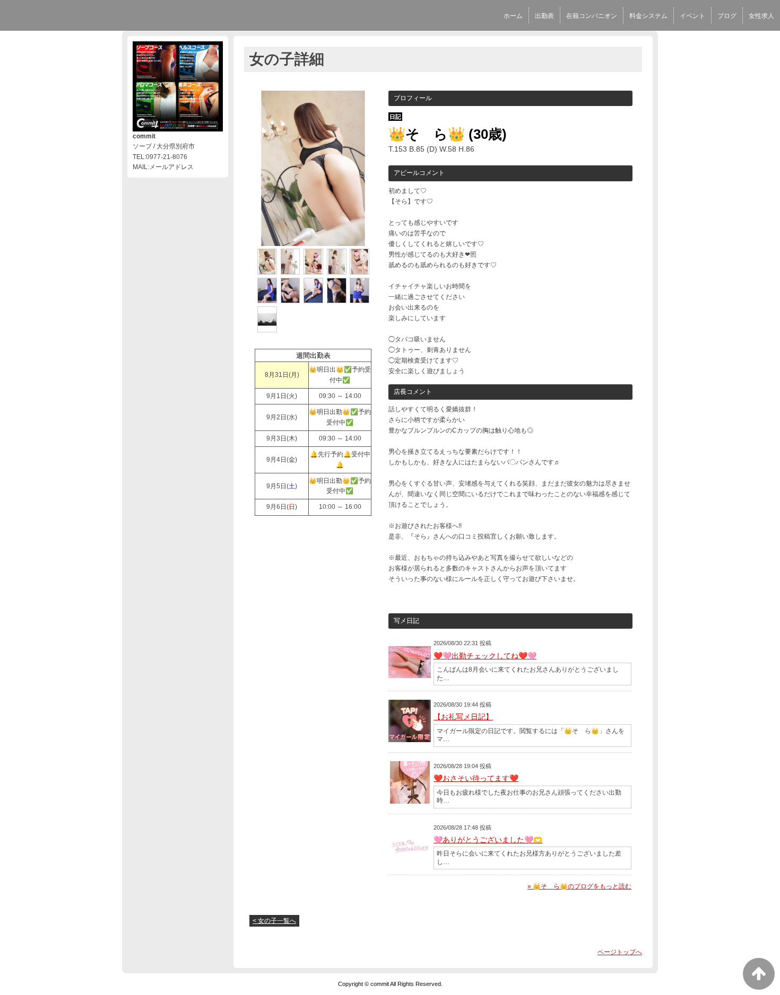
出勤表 (544, 16)
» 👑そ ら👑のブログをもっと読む (579, 886)
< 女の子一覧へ (274, 920)
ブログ (726, 16)
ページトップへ (619, 952)
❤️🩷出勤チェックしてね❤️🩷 (485, 655)
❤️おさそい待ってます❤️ (476, 778)
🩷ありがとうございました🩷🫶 (488, 839)
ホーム (513, 16)
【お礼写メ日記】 (463, 716)
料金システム (648, 16)
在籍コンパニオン (591, 16)
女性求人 (761, 16)
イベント (692, 16)
